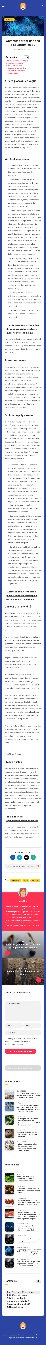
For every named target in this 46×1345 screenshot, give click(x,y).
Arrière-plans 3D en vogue (17, 61)
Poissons (9, 19)
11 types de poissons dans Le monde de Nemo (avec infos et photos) (28, 1191)
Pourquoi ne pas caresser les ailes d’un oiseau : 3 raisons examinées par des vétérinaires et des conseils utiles (28, 1108)
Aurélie (23, 901)
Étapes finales (13, 73)
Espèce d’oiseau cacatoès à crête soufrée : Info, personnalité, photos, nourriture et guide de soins (29, 1147)
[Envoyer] (38, 1067)
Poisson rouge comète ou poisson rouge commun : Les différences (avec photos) (27, 1228)
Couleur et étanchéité (16, 71)
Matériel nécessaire (15, 63)
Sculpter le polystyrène (17, 68)
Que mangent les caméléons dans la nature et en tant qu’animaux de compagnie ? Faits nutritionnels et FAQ (29, 1122)
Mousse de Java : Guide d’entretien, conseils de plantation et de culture (25, 1179)
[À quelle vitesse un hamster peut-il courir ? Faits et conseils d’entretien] (9, 1133)
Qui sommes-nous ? (26, 1335)
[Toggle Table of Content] (25, 57)
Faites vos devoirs (15, 66)
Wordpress (32, 1338)
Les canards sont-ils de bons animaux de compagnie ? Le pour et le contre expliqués (29, 1095)
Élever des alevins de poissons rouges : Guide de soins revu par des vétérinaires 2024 (29, 1264)
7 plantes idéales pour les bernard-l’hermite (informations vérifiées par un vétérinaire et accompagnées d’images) (28, 1216)
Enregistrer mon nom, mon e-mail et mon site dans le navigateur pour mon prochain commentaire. (21, 1041)
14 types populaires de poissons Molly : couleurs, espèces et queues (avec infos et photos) (29, 1252)
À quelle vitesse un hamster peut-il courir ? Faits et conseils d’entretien (28, 1134)
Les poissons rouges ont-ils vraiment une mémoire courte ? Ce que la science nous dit (28, 1240)
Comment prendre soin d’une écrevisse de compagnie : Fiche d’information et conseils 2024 (29, 1203)
